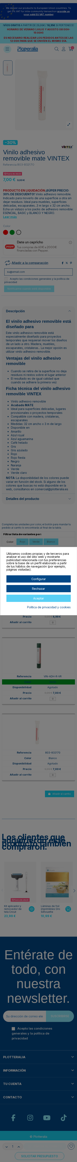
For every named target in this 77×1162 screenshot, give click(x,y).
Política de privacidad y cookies (49, 607)
